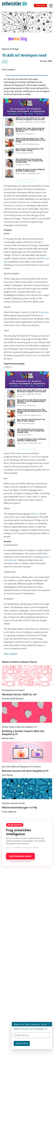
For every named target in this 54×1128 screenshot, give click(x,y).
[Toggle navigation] (15, 6)
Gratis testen (40, 5)
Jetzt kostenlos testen (20, 856)
